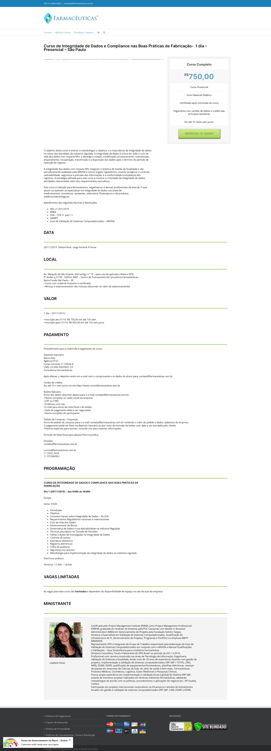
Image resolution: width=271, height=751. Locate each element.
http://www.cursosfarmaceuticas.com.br (98, 385)
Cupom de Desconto (57, 722)
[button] (104, 32)
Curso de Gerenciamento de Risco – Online (44, 740)
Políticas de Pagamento (58, 716)
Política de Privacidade (58, 728)
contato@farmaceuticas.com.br (78, 3)
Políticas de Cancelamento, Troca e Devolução (70, 735)
